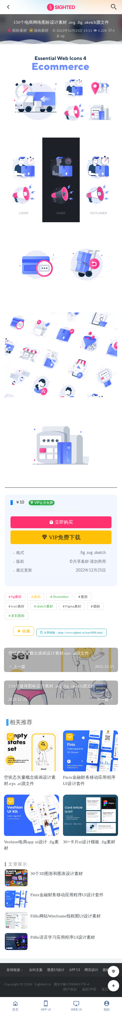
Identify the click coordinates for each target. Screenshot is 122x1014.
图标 (96, 606)
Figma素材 (73, 606)
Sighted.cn (43, 984)
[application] (61, 355)
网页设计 (91, 970)
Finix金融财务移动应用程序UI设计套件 (67, 895)
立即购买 (63, 522)
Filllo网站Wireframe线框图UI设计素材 (65, 916)
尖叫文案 (36, 970)
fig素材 (16, 596)
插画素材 (41, 30)
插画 (37, 596)
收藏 (25, 631)
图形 (84, 596)
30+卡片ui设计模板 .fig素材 (89, 842)
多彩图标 (18, 615)
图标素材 (19, 30)
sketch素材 (45, 606)
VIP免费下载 (64, 537)
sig (62, 36)
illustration (61, 596)
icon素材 (17, 606)
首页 (15, 1009)
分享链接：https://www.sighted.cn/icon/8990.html (73, 632)
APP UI (74, 970)
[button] (61, 355)
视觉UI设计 (55, 970)
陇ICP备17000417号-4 (71, 984)
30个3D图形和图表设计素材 (56, 873)
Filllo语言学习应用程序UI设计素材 (62, 937)
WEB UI (76, 1009)
